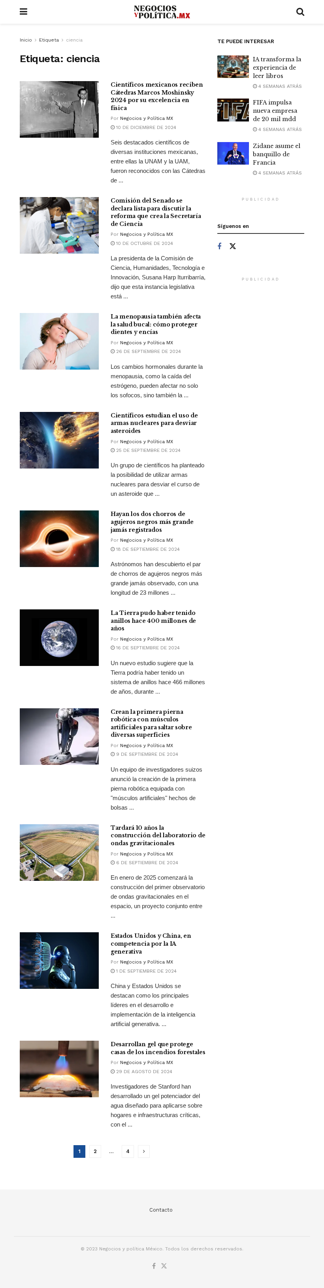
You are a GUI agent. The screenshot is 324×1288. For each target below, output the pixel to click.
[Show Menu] (23, 12)
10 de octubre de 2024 (144, 243)
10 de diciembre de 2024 (145, 127)
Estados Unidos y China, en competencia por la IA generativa (151, 943)
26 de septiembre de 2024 (148, 351)
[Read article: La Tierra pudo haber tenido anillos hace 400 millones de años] (59, 637)
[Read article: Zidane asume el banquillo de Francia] (233, 153)
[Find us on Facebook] (219, 246)
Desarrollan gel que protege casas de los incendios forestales (158, 1048)
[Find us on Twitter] (232, 246)
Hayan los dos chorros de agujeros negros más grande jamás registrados (152, 521)
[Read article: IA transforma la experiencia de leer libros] (233, 66)
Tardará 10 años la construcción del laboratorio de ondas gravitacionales (158, 835)
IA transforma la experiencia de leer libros (277, 68)
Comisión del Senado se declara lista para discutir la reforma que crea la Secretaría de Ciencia (156, 212)
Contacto (161, 1210)
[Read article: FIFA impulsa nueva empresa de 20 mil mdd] (233, 110)
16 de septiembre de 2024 (147, 648)
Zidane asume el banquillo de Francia (276, 154)
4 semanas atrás (279, 86)
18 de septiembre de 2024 (147, 549)
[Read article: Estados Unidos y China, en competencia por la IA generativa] (59, 960)
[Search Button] (300, 12)
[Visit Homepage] (161, 12)
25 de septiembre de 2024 (148, 450)
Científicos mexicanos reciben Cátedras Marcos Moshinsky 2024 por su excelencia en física (157, 96)
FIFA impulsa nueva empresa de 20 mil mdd (275, 111)
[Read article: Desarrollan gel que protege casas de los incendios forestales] (59, 1069)
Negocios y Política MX (146, 118)
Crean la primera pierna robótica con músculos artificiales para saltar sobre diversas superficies (151, 723)
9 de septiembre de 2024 (146, 754)
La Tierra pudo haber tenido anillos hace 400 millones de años (153, 620)
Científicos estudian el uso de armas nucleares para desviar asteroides (154, 423)
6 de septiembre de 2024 (146, 862)
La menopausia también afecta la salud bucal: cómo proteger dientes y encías (156, 324)
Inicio (26, 40)
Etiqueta (49, 40)
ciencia (74, 40)
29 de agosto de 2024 (143, 1071)
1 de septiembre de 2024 (146, 971)
